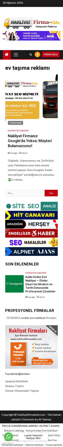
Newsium (28, 419)
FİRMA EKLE (51, 54)
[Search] (31, 54)
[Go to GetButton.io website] (8, 443)
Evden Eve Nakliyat (18, 130)
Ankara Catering (14, 430)
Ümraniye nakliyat (12, 444)
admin (24, 153)
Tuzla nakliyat (53, 444)
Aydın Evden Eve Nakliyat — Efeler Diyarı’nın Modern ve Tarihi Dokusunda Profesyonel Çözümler (40, 284)
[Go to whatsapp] (8, 436)
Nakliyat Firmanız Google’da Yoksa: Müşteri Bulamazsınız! (30, 141)
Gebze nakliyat (34, 444)
